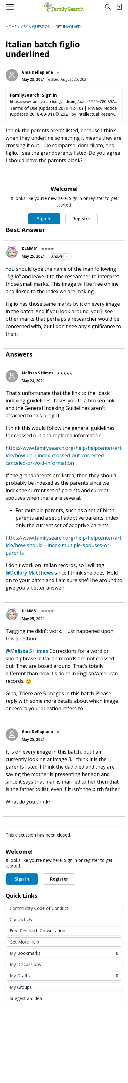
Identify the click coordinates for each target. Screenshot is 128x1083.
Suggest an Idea (26, 998)
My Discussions (25, 964)
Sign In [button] (44, 218)
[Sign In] (119, 7)
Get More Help (24, 942)
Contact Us (21, 919)
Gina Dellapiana (37, 72)
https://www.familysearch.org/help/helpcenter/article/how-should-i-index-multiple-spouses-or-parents (63, 545)
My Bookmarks (64, 953)
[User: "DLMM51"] (12, 251)
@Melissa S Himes (27, 651)
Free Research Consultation (37, 931)
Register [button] (81, 218)
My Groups (21, 987)
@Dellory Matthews (29, 572)
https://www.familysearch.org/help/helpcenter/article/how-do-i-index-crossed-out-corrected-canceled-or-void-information (63, 455)
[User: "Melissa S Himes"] (12, 376)
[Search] (107, 7)
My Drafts (64, 976)
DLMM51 (30, 248)
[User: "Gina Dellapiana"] (12, 75)
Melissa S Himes (37, 373)
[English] (64, 7)
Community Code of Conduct (39, 908)
